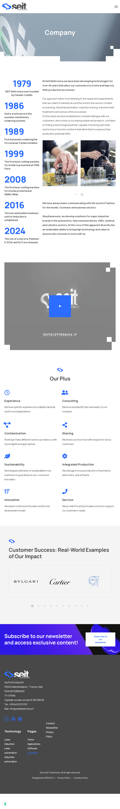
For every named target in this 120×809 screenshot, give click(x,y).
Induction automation (10, 759)
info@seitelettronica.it (22, 708)
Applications (34, 744)
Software (32, 748)
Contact (50, 723)
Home (31, 739)
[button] (60, 306)
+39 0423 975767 (18, 704)
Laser (7, 739)
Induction (9, 744)
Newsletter (52, 727)
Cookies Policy (81, 777)
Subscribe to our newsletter (100, 639)
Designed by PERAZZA (43, 777)
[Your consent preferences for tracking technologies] (5, 804)
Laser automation (10, 750)
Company (33, 752)
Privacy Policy (50, 734)
